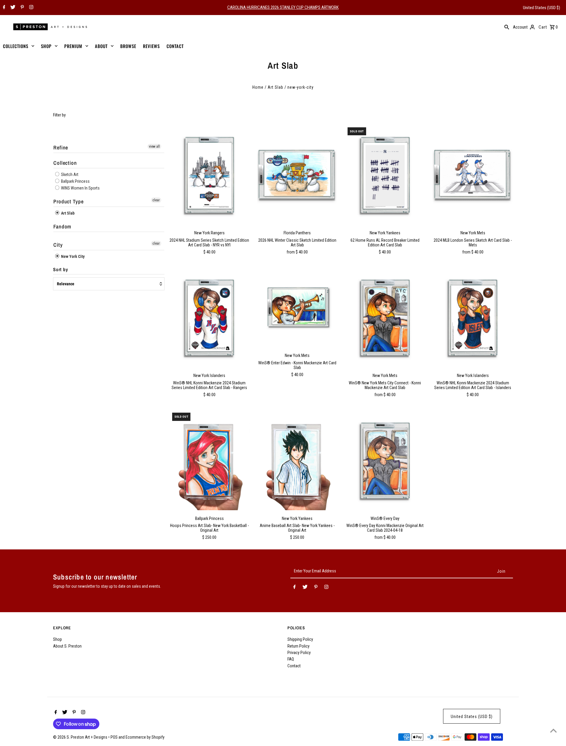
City (58, 244)
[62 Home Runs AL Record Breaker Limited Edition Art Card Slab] (385, 174)
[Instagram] (30, 8)
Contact (294, 665)
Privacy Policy (299, 652)
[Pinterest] (21, 8)
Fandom (62, 226)
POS (114, 737)
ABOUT (101, 46)
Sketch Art (69, 174)
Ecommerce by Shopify (145, 737)
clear (156, 200)
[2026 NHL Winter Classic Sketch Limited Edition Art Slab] (297, 174)
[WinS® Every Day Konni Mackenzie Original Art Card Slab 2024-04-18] (385, 460)
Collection (65, 163)
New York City (72, 256)
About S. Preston (67, 646)
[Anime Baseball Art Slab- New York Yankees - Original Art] (297, 460)
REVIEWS (151, 46)
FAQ (290, 659)
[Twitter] (12, 8)
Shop (57, 639)
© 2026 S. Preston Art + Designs (80, 737)
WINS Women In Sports (80, 188)
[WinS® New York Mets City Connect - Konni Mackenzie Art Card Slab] (385, 317)
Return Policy (298, 646)
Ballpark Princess (75, 181)
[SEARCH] (507, 27)
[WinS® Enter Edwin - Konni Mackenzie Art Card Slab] (297, 307)
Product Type (68, 201)
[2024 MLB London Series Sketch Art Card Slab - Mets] (472, 174)
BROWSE (128, 46)
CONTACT (175, 46)
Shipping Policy (300, 639)
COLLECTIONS (15, 46)
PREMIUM (73, 46)
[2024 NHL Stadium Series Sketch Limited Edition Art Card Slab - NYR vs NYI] (209, 174)
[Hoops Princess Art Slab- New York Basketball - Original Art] (209, 460)
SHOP (46, 46)
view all (154, 146)
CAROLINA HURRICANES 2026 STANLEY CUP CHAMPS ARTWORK (283, 7)
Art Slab (275, 87)
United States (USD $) (541, 7)
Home (258, 87)
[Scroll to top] (553, 730)
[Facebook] (3, 8)
